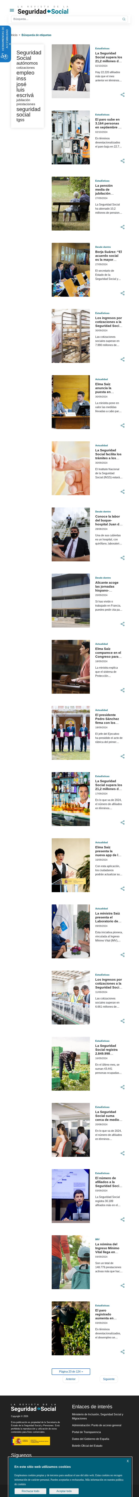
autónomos (27, 63)
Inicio (14, 35)
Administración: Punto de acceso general (96, 1425)
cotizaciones (25, 67)
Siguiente (109, 1379)
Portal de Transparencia (86, 1432)
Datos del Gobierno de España (90, 1438)
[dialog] (70, 1477)
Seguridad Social (28, 55)
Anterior (70, 1379)
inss (21, 78)
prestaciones (25, 104)
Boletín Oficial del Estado (87, 1445)
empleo (25, 73)
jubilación (23, 100)
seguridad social (28, 112)
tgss (20, 119)
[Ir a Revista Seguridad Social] (49, 10)
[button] (123, 95)
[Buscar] (124, 19)
